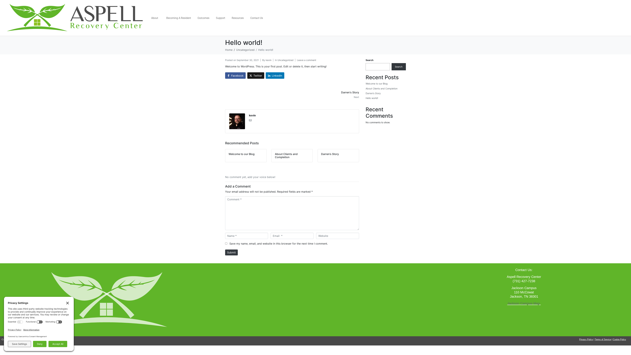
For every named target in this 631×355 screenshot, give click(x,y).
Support (220, 18)
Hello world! (372, 98)
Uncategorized (285, 60)
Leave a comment (306, 60)
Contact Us (256, 18)
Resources (238, 18)
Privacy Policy (586, 339)
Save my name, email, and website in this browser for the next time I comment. (278, 243)
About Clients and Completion (381, 88)
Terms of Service (603, 339)
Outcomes (203, 18)
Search (370, 60)
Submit (231, 252)
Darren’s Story (373, 93)
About (154, 18)
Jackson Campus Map (524, 303)
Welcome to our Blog (377, 83)
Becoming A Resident (178, 18)
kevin (268, 60)
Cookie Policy (619, 339)
